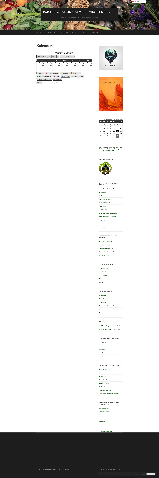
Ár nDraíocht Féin (104, 195)
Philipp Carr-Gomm (104, 379)
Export (55, 83)
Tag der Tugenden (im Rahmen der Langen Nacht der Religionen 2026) (110, 148)
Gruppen (74, 32)
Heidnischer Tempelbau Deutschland (109, 326)
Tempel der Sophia (104, 255)
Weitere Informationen (140, 474)
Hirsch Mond (102, 342)
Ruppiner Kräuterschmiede (106, 252)
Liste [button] (44, 57)
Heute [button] (67, 56)
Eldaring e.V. (102, 206)
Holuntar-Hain (103, 209)
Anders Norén (111, 469)
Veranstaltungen (53, 32)
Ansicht (39, 83)
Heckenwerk (102, 302)
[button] (40, 73)
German (136, 1)
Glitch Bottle (102, 373)
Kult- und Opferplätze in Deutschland (109, 329)
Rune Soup (102, 386)
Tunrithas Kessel (103, 353)
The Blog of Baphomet (105, 390)
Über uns (39, 32)
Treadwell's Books (104, 411)
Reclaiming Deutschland (106, 248)
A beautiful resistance (105, 369)
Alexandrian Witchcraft (105, 241)
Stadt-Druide (102, 227)
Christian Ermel (103, 268)
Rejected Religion (104, 383)
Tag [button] (58, 56)
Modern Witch (103, 376)
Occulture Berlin (103, 275)
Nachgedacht (102, 346)
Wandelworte (103, 312)
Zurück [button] (63, 56)
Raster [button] (39, 57)
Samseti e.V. (102, 220)
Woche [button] (54, 56)
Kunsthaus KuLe (103, 272)
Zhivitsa (101, 356)
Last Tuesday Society (105, 408)
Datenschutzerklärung (105, 431)
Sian (100, 223)
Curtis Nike (102, 299)
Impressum (94, 32)
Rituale (65, 32)
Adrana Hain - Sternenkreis (106, 189)
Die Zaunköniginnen (104, 245)
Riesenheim (102, 349)
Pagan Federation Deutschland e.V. (109, 216)
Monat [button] (49, 56)
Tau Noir (101, 309)
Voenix (101, 282)
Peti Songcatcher (103, 279)
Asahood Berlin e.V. (104, 202)
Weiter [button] (72, 56)
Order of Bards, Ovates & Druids (108, 213)
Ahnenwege (102, 192)
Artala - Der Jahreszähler (106, 199)
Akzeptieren (151, 474)
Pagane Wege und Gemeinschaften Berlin (79, 12)
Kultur (84, 32)
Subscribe (46, 83)
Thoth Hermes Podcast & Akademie (109, 393)
